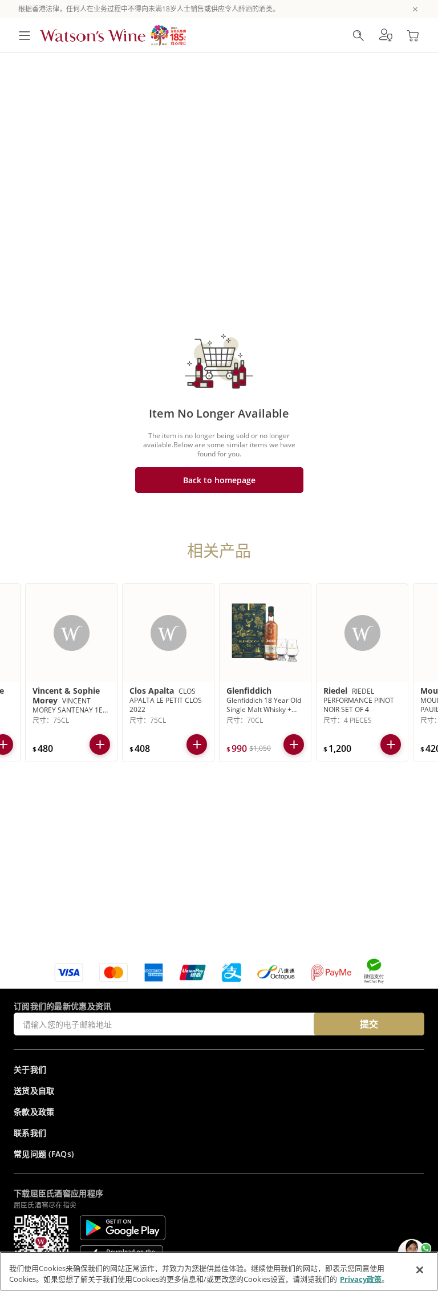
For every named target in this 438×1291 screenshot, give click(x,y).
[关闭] (419, 1269)
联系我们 (30, 1132)
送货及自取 (34, 1090)
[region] (219, 1271)
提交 (369, 1024)
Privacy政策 (361, 1279)
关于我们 (30, 1069)
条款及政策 (34, 1111)
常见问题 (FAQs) (44, 1153)
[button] (385, 35)
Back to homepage (219, 480)
